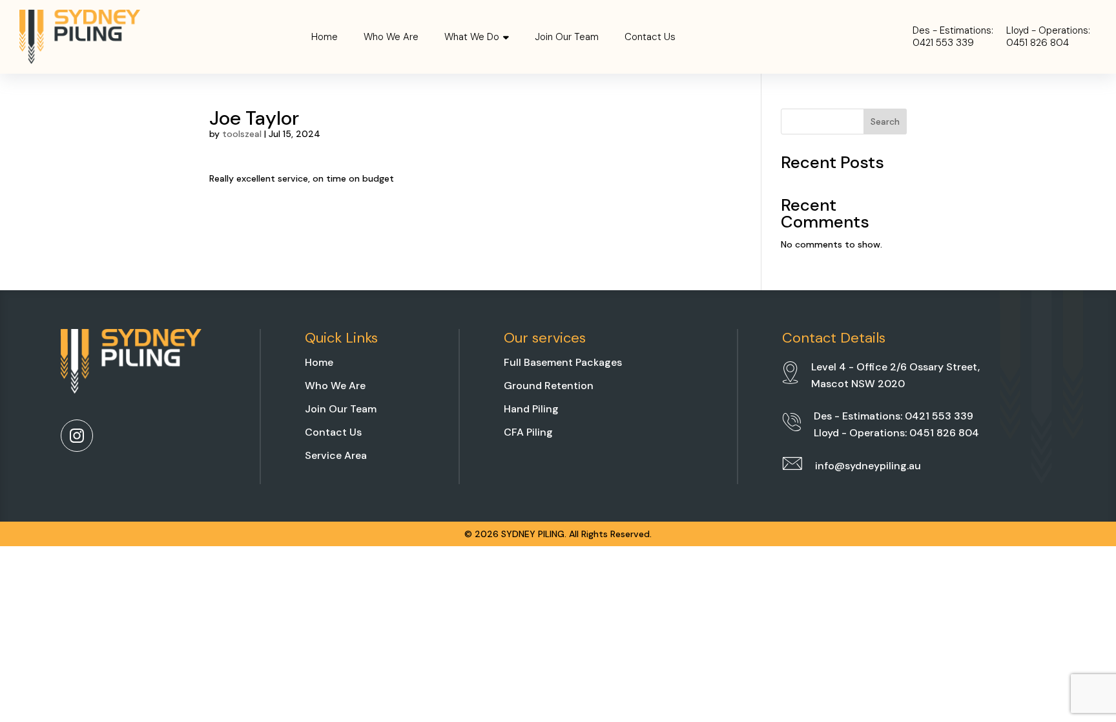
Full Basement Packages (563, 362)
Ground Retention (549, 385)
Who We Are (391, 36)
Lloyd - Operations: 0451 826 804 (896, 433)
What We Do (471, 36)
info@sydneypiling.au (868, 465)
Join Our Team (567, 36)
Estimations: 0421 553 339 (953, 37)
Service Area (336, 455)
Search (885, 121)
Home (324, 36)
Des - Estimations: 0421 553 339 (893, 416)
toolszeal (242, 134)
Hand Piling (531, 409)
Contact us (650, 36)
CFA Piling (528, 432)
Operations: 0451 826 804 (1048, 37)
